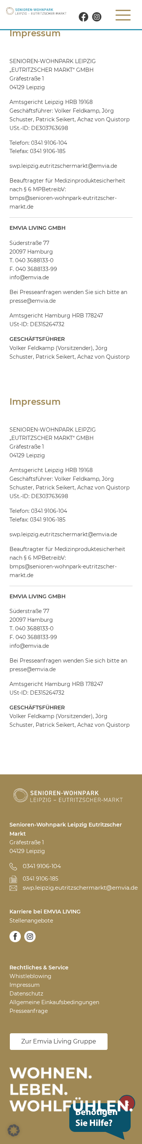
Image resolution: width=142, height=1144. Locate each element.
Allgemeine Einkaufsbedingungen (54, 1002)
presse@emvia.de (32, 301)
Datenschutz (26, 994)
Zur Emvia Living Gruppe (58, 1041)
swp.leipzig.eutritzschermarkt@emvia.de (78, 887)
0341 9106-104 (42, 866)
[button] (13, 1130)
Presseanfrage (28, 1011)
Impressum (24, 985)
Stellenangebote (31, 921)
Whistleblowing (30, 976)
